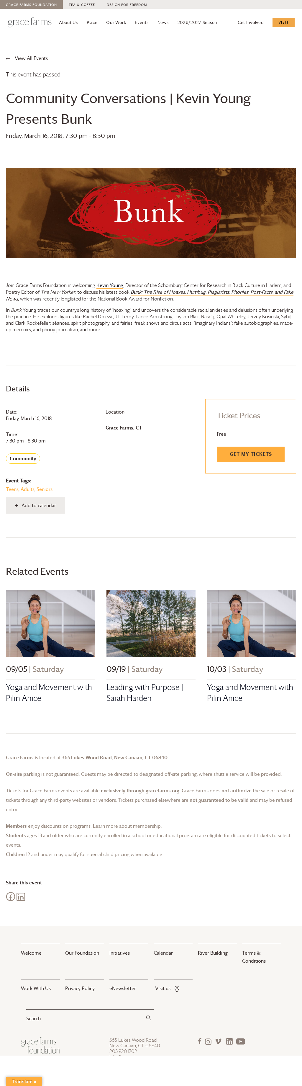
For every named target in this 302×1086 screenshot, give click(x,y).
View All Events (31, 58)
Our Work (116, 22)
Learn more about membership (127, 826)
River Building (213, 953)
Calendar (163, 953)
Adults (28, 489)
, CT (124, 427)
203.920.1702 (123, 1051)
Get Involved (251, 22)
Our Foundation (82, 953)
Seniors (44, 489)
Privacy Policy (80, 988)
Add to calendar (39, 505)
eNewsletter (122, 988)
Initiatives (119, 953)
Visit (283, 22)
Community (23, 458)
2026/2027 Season (197, 22)
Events (141, 22)
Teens (12, 489)
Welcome (31, 953)
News (163, 22)
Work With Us (36, 988)
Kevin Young (109, 285)
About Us (68, 22)
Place (92, 22)
